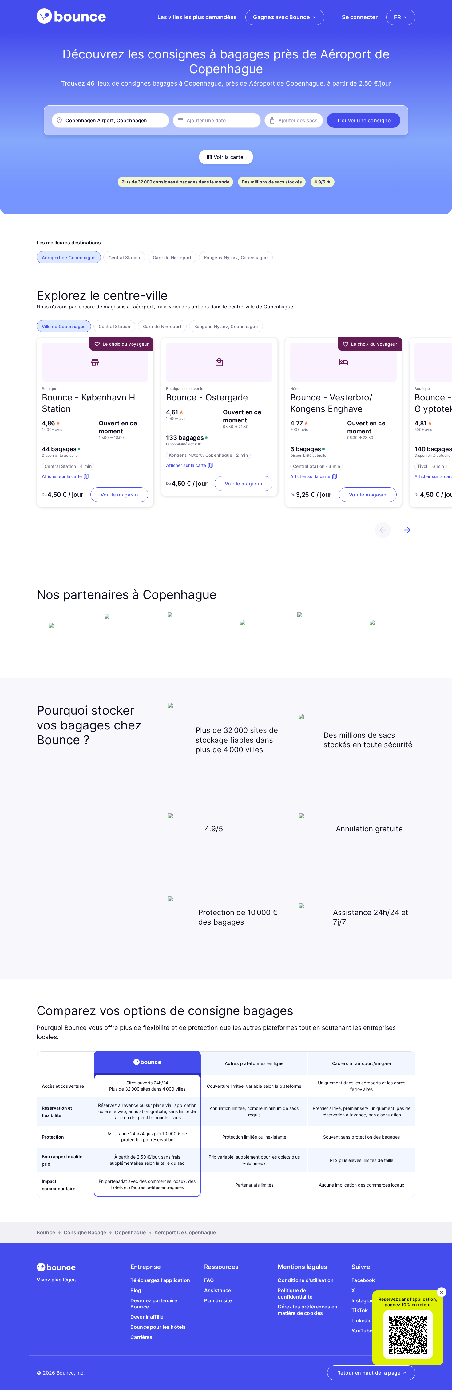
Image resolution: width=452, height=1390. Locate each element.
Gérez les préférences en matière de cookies (307, 1310)
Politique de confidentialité (295, 1293)
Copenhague (130, 1232)
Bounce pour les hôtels (158, 1327)
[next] (407, 530)
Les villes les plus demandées (197, 17)
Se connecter (360, 17)
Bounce (46, 1232)
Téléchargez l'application (160, 1280)
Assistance (217, 1290)
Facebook (363, 1280)
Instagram (363, 1300)
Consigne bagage (85, 1232)
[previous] (383, 530)
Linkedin (361, 1320)
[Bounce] (71, 16)
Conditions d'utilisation (306, 1280)
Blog (135, 1290)
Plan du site (218, 1300)
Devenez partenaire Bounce (153, 1303)
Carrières (141, 1337)
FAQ (209, 1280)
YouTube (361, 1331)
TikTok (359, 1310)
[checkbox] (69, 257)
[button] (363, 120)
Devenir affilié (146, 1317)
